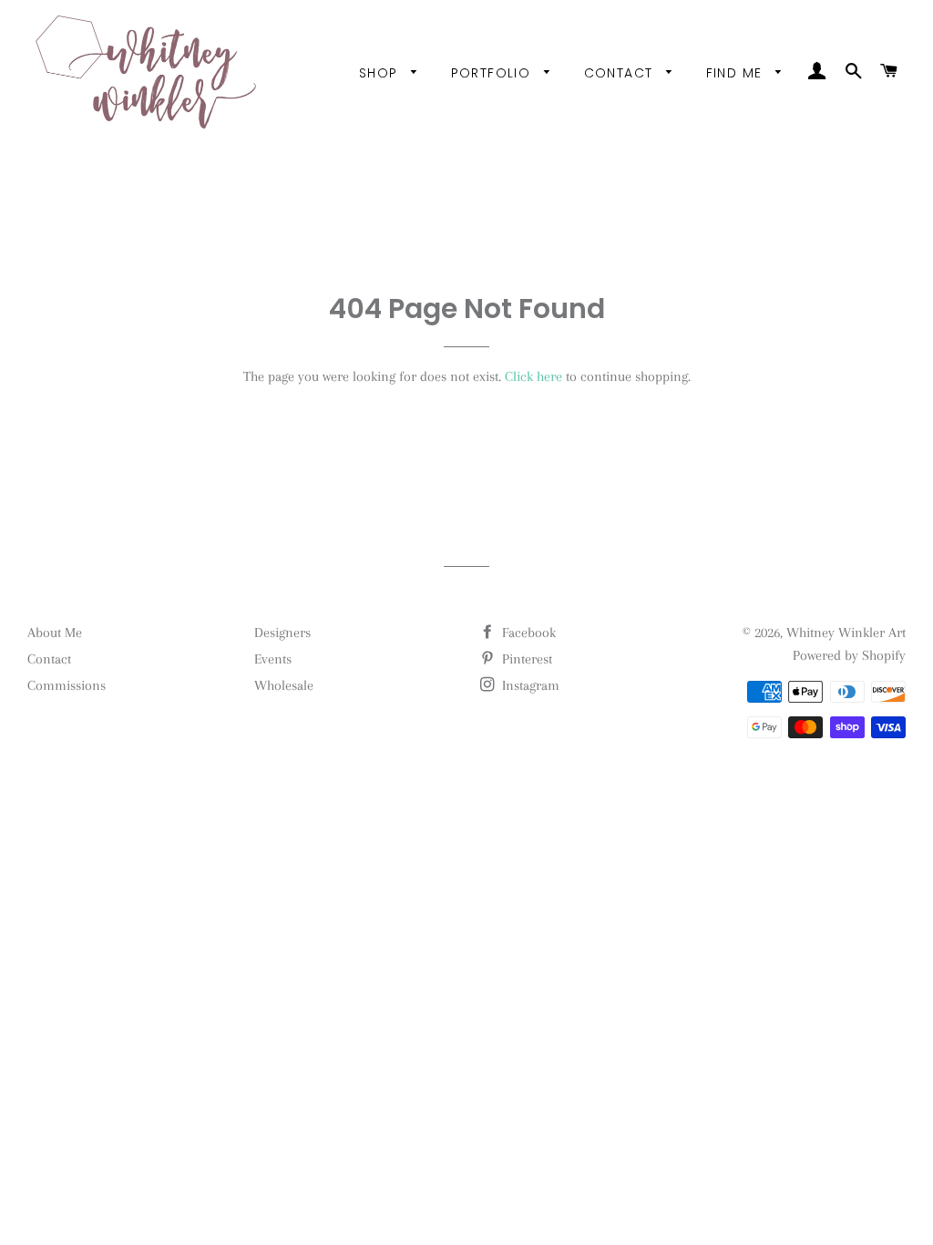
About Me (54, 632)
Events (273, 659)
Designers (282, 632)
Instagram (528, 685)
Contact (621, 73)
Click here (533, 376)
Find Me (736, 73)
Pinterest (525, 659)
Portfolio (493, 73)
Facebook (527, 632)
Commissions (66, 685)
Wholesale (283, 685)
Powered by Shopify (849, 655)
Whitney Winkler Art (846, 632)
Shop (381, 73)
